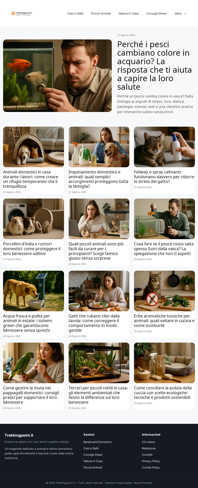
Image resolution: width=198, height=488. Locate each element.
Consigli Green (156, 13)
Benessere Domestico (98, 442)
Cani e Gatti (75, 13)
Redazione (148, 448)
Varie (178, 13)
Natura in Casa (129, 13)
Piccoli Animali (101, 13)
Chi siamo (148, 442)
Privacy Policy (151, 461)
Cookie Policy (151, 467)
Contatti (147, 454)
